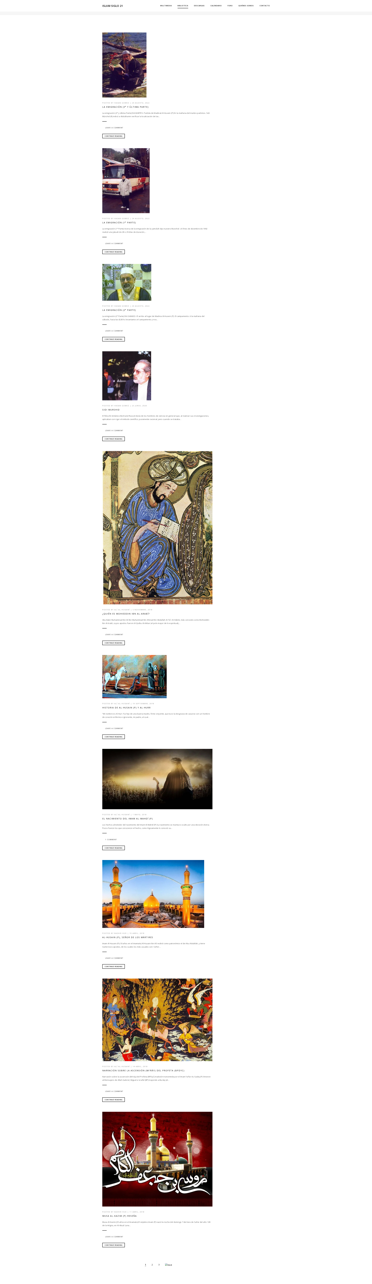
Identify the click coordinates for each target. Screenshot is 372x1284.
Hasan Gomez (121, 103)
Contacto (265, 5)
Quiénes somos (246, 5)
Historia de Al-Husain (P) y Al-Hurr (126, 707)
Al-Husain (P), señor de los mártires (127, 937)
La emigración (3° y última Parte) (125, 106)
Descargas (199, 5)
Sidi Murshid (111, 409)
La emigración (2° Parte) (119, 310)
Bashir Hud (120, 933)
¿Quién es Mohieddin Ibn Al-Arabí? (126, 613)
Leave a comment (114, 128)
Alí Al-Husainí (122, 610)
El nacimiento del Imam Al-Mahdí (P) (127, 818)
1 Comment (111, 840)
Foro (230, 5)
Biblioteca (183, 5)
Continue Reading (113, 136)
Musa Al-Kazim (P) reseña (119, 1215)
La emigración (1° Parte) (119, 222)
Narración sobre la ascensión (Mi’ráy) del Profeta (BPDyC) (143, 1070)
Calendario (216, 5)
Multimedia (166, 5)
